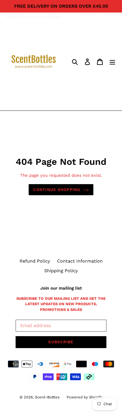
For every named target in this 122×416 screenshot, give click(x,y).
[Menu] (112, 61)
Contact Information (80, 261)
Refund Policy (35, 261)
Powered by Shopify (84, 397)
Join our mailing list (61, 288)
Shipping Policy (61, 270)
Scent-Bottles (47, 397)
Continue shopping (56, 189)
